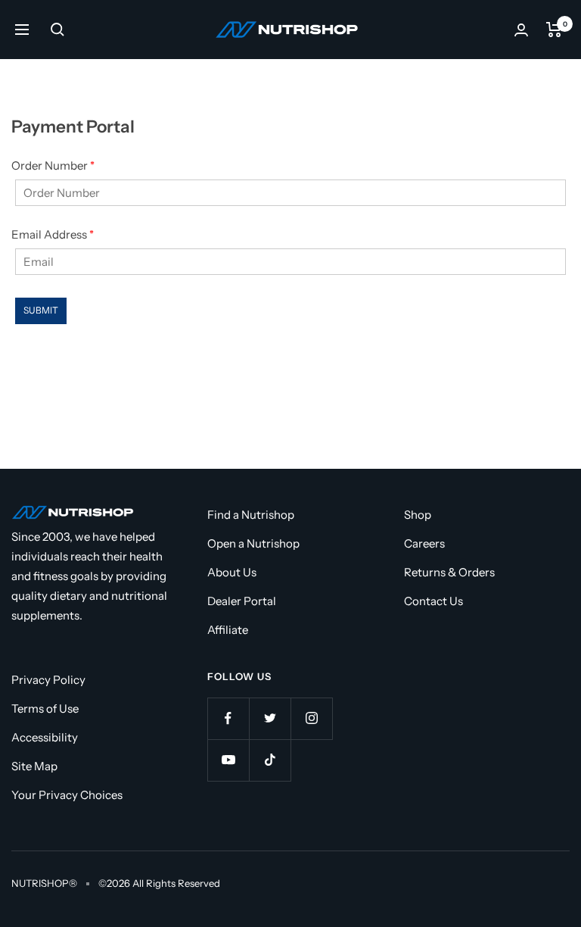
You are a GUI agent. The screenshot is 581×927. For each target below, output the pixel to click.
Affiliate (227, 630)
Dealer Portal (241, 601)
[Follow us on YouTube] (228, 760)
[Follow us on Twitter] (269, 718)
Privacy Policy (48, 680)
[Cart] (554, 29)
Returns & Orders (449, 572)
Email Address (52, 234)
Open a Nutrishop (253, 543)
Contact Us (433, 601)
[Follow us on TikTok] (269, 760)
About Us (231, 572)
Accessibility (44, 737)
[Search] (57, 29)
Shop (417, 514)
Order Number (53, 165)
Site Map (34, 766)
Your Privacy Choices (67, 795)
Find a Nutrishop (250, 514)
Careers (424, 543)
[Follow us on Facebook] (228, 718)
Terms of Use (45, 708)
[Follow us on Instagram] (311, 718)
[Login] (521, 29)
